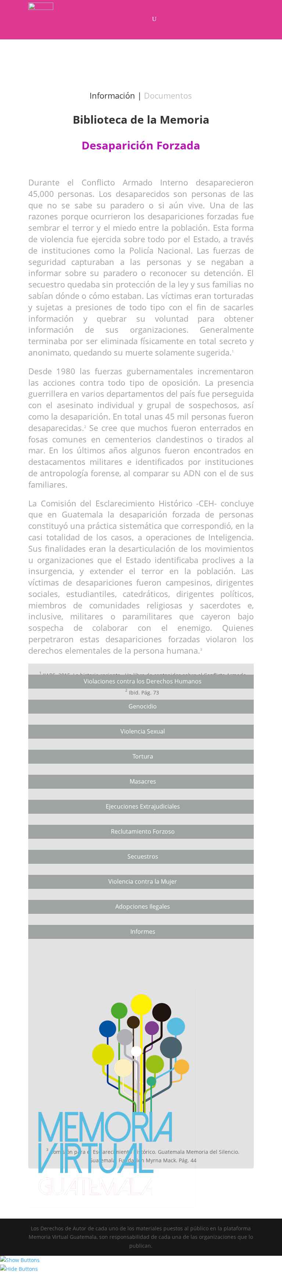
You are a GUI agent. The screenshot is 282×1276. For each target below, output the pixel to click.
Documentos (168, 95)
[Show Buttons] (20, 1259)
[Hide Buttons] (19, 1268)
